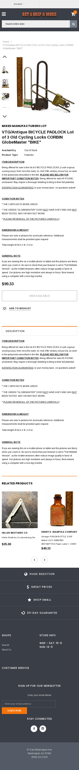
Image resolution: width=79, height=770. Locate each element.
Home (6, 42)
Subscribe (14, 710)
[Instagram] (43, 728)
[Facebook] (34, 728)
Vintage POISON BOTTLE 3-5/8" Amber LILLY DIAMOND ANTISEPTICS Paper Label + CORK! (58, 540)
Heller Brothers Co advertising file (18, 537)
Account (18, 4)
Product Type (10, 155)
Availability (9, 150)
